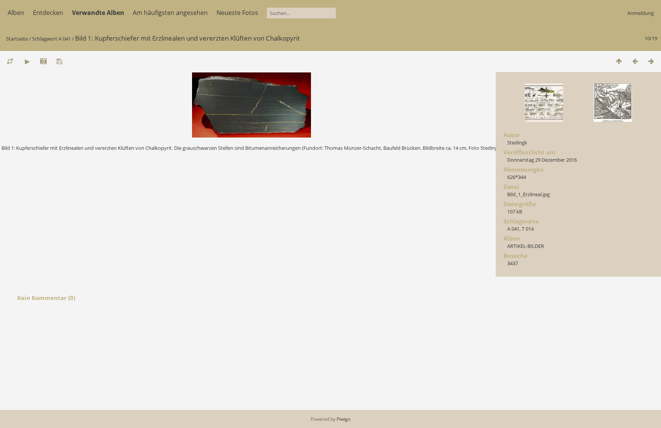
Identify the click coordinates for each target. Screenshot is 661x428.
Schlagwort (44, 38)
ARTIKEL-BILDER (525, 246)
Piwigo (343, 419)
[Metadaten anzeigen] (43, 61)
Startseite (17, 38)
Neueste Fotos (237, 12)
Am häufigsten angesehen (170, 12)
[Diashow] (27, 61)
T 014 (528, 228)
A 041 (65, 38)
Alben (16, 12)
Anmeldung (640, 13)
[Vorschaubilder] (619, 61)
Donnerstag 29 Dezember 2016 (542, 159)
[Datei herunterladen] (59, 61)
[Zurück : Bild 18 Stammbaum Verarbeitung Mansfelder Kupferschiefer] (635, 61)
